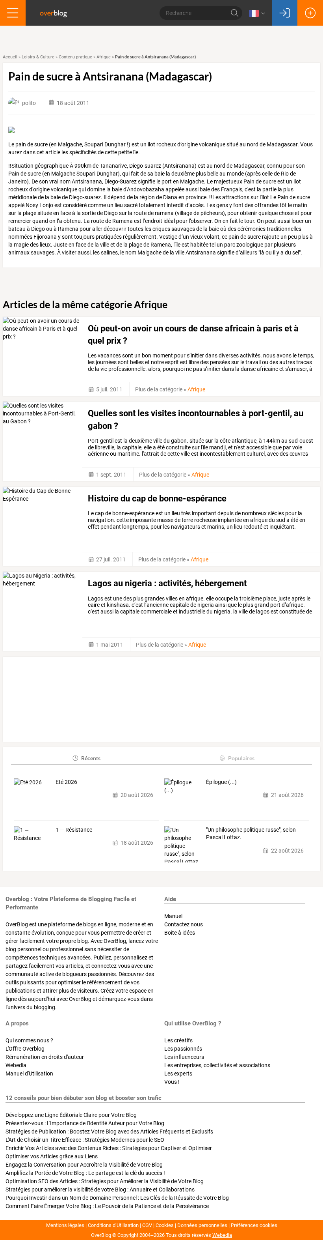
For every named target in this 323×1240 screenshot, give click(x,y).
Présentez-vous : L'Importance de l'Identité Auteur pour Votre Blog (85, 1123)
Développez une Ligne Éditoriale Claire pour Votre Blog (71, 1115)
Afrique (104, 57)
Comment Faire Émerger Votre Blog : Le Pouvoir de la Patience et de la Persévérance (107, 1206)
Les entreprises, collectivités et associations (217, 1065)
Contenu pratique (75, 57)
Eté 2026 (66, 782)
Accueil (10, 57)
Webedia (16, 1065)
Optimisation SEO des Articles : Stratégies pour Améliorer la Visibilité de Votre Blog (105, 1181)
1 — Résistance (74, 830)
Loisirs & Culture (38, 57)
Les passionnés (183, 1048)
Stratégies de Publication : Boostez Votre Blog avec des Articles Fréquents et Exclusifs (109, 1131)
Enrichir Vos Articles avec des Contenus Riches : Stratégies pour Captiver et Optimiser (109, 1148)
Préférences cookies (254, 1225)
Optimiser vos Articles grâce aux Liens (52, 1156)
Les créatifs (178, 1040)
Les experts (178, 1073)
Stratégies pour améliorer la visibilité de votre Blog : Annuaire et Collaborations (100, 1189)
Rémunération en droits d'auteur (45, 1057)
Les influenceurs (184, 1057)
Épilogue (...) (221, 782)
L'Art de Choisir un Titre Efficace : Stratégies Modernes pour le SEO (85, 1140)
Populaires (241, 758)
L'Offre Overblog (25, 1048)
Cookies (165, 1225)
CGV (147, 1225)
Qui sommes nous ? (29, 1040)
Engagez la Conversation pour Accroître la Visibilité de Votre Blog (84, 1164)
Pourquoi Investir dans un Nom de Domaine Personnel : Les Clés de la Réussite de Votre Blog (117, 1198)
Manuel (173, 916)
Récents (90, 758)
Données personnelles (202, 1225)
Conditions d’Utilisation (113, 1225)
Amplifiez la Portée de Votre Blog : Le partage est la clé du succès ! (85, 1173)
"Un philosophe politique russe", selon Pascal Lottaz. (251, 834)
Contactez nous (183, 924)
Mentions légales (65, 1225)
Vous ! (172, 1082)
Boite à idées (179, 933)
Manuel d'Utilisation (29, 1073)
